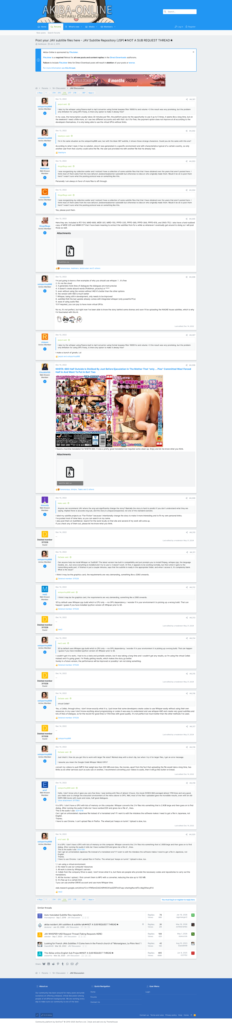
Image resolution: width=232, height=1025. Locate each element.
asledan (47, 936)
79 (89, 927)
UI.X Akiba (47, 1015)
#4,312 (192, 587)
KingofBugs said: (65, 166)
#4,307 (192, 335)
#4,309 (192, 498)
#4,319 (192, 783)
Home (92, 992)
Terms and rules (157, 1015)
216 (64, 93)
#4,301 (192, 99)
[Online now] (45, 503)
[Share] (187, 99)
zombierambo (181, 927)
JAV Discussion (74, 917)
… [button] (49, 93)
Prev (40, 93)
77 (82, 927)
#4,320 (192, 834)
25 (89, 956)
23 (83, 956)
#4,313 (192, 618)
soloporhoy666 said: (66, 592)
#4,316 (192, 693)
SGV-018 (79, 810)
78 (85, 927)
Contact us (95, 1002)
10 (84, 937)
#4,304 (192, 190)
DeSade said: (63, 557)
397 (83, 93)
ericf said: (62, 839)
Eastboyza (42, 44)
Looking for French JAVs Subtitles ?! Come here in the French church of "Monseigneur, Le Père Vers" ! (92, 943)
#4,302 (192, 131)
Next (91, 93)
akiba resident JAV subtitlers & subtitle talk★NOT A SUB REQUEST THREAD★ (81, 924)
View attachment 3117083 (68, 800)
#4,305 (192, 219)
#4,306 (192, 277)
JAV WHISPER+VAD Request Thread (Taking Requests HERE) (73, 934)
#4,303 (192, 161)
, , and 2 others (77, 489)
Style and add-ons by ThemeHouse (103, 1022)
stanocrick (183, 936)
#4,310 (192, 532)
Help (180, 1015)
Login (148, 992)
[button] (81, 27)
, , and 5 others (80, 268)
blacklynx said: (64, 136)
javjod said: (62, 104)
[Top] (191, 1015)
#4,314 (192, 638)
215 (59, 93)
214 (53, 93)
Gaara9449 (48, 946)
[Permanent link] (96, 372)
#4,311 (192, 552)
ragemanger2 (181, 917)
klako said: (62, 503)
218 (74, 93)
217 (69, 93)
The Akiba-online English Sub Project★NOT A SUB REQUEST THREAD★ (79, 953)
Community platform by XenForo (60, 1022)
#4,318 (192, 747)
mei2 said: (62, 643)
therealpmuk (49, 917)
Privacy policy (171, 1015)
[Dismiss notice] (193, 52)
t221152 (184, 955)
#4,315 (192, 674)
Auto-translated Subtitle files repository (63, 915)
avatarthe (48, 955)
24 (86, 956)
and (69, 356)
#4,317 (192, 726)
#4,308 (192, 365)
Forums (93, 997)
